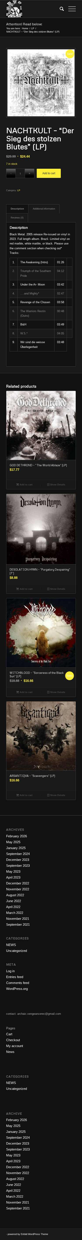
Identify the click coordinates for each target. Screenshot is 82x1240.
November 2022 (17, 889)
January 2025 (16, 848)
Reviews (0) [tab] (17, 217)
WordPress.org (17, 989)
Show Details (57, 484)
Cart (9, 1034)
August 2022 (15, 895)
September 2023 (18, 865)
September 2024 (18, 854)
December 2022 (17, 883)
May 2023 (13, 871)
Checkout (13, 1040)
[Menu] (70, 9)
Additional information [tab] (44, 208)
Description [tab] (17, 208)
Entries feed (14, 977)
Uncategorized (16, 951)
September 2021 (18, 924)
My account (14, 1046)
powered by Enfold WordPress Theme (28, 1234)
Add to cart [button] (26, 484)
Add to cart (48, 173)
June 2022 (13, 901)
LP (18, 190)
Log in (10, 971)
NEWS (11, 945)
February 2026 (16, 836)
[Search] (59, 9)
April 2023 (13, 877)
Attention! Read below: (24, 24)
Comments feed (17, 983)
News (10, 1052)
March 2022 (14, 913)
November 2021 (17, 918)
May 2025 (13, 842)
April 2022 (13, 907)
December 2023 (17, 860)
